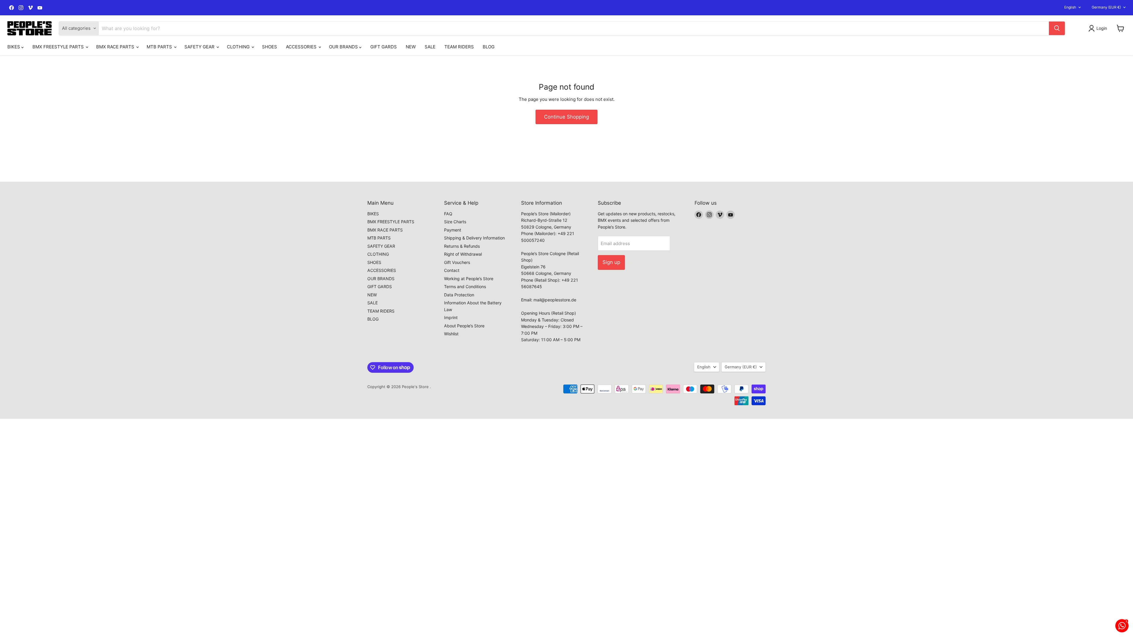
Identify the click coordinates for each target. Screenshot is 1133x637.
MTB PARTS (160, 47)
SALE (430, 47)
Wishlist (451, 333)
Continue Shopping (566, 117)
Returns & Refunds (462, 246)
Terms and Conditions (465, 286)
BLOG (489, 47)
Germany (1106, 7)
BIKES (14, 47)
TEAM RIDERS (459, 47)
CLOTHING (239, 47)
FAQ (448, 213)
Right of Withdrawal (463, 254)
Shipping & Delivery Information (474, 237)
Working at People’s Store (468, 278)
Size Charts (455, 221)
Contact (451, 270)
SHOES (269, 47)
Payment (452, 229)
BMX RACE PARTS (115, 47)
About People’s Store (464, 325)
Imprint (451, 317)
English (1070, 7)
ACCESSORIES (302, 47)
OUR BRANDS (344, 47)
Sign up (611, 262)
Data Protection (459, 294)
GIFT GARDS (383, 47)
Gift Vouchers (457, 262)
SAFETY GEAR (200, 47)
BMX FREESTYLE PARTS (58, 47)
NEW (411, 47)
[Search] (1057, 28)
